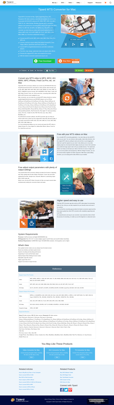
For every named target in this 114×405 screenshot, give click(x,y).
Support (90, 2)
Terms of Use (59, 399)
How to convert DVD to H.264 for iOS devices (30, 382)
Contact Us (71, 399)
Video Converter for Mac (31, 350)
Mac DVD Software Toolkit (66, 372)
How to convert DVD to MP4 (26, 384)
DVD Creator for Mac (65, 379)
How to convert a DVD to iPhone (27, 387)
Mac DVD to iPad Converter (26, 377)
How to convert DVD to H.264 (26, 375)
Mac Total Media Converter (66, 377)
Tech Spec (40, 70)
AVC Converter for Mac (57, 350)
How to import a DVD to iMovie (26, 379)
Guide (31, 70)
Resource (98, 2)
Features (24, 70)
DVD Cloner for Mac (65, 382)
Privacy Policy (51, 399)
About (46, 399)
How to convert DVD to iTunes (26, 389)
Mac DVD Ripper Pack (65, 375)
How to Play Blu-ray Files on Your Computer (30, 372)
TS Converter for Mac (82, 350)
